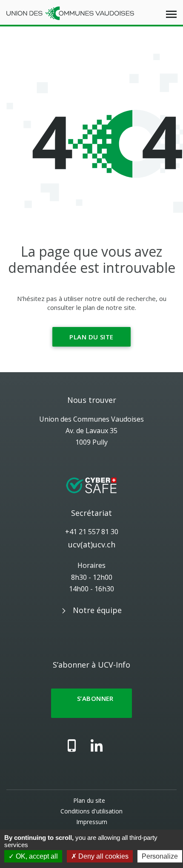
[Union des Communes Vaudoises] (70, 12)
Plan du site (91, 337)
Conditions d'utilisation (91, 811)
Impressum (91, 822)
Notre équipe (97, 610)
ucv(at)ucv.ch (91, 544)
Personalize (160, 856)
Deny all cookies (103, 856)
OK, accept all (36, 856)
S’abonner (91, 703)
